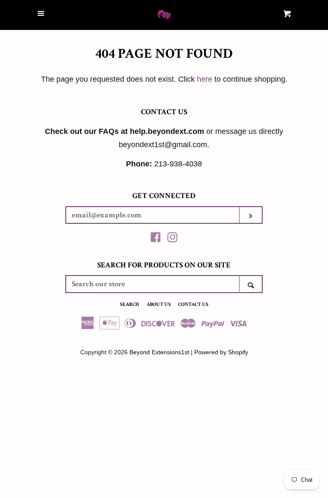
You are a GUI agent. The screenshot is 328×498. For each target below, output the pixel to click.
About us (158, 304)
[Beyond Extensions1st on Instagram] (172, 238)
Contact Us (193, 304)
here (204, 79)
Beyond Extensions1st (159, 352)
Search (129, 304)
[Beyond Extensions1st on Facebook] (155, 238)
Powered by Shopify (221, 352)
